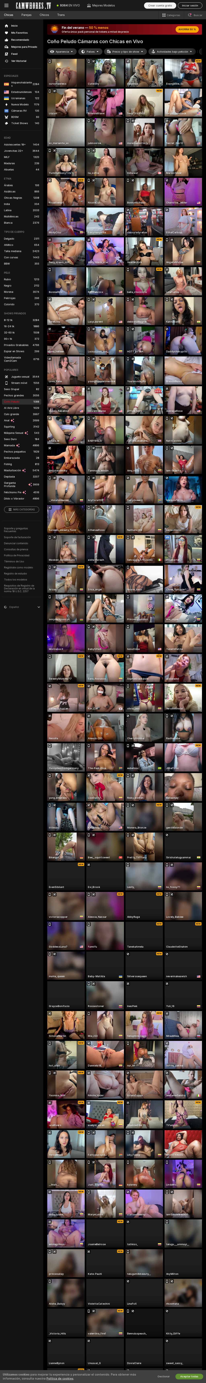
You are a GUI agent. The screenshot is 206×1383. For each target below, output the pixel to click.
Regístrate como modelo (18, 567)
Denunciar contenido (16, 543)
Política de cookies (59, 1378)
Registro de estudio (15, 573)
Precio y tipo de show (125, 51)
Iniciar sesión (190, 5)
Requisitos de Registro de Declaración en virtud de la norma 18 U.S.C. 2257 (19, 588)
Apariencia (62, 51)
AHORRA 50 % (187, 29)
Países (91, 51)
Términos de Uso (14, 561)
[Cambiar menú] (6, 5)
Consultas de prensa (16, 549)
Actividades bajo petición (172, 51)
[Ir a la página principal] (33, 5)
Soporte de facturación (17, 537)
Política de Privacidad (16, 555)
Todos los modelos (15, 579)
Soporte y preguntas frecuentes (16, 530)
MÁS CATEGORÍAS (24, 509)
